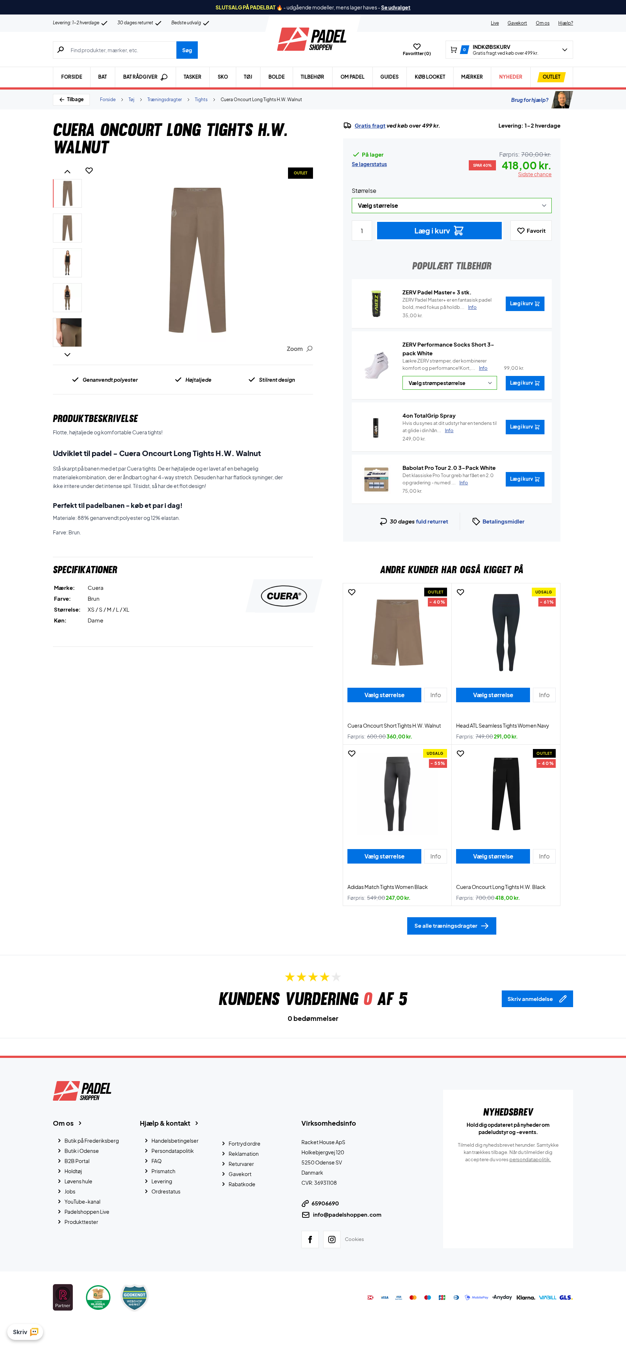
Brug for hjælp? (529, 99)
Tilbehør (312, 77)
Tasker (192, 77)
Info (483, 368)
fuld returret (432, 521)
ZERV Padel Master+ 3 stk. (437, 292)
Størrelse (364, 190)
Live (495, 23)
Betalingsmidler (504, 521)
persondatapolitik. (530, 1159)
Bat (102, 77)
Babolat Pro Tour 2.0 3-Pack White (449, 467)
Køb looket (430, 77)
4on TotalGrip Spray (429, 415)
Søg (187, 50)
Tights (201, 99)
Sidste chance (535, 174)
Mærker (472, 77)
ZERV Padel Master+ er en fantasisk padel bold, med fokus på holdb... (447, 303)
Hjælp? (565, 23)
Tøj (248, 77)
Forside (71, 77)
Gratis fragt (370, 125)
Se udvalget (395, 7)
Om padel (352, 77)
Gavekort (517, 23)
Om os (543, 23)
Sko (223, 77)
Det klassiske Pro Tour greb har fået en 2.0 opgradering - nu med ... (448, 478)
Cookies (354, 1239)
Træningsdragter (164, 99)
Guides (389, 77)
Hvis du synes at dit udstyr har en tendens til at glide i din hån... (449, 426)
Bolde (276, 77)
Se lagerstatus (369, 164)
